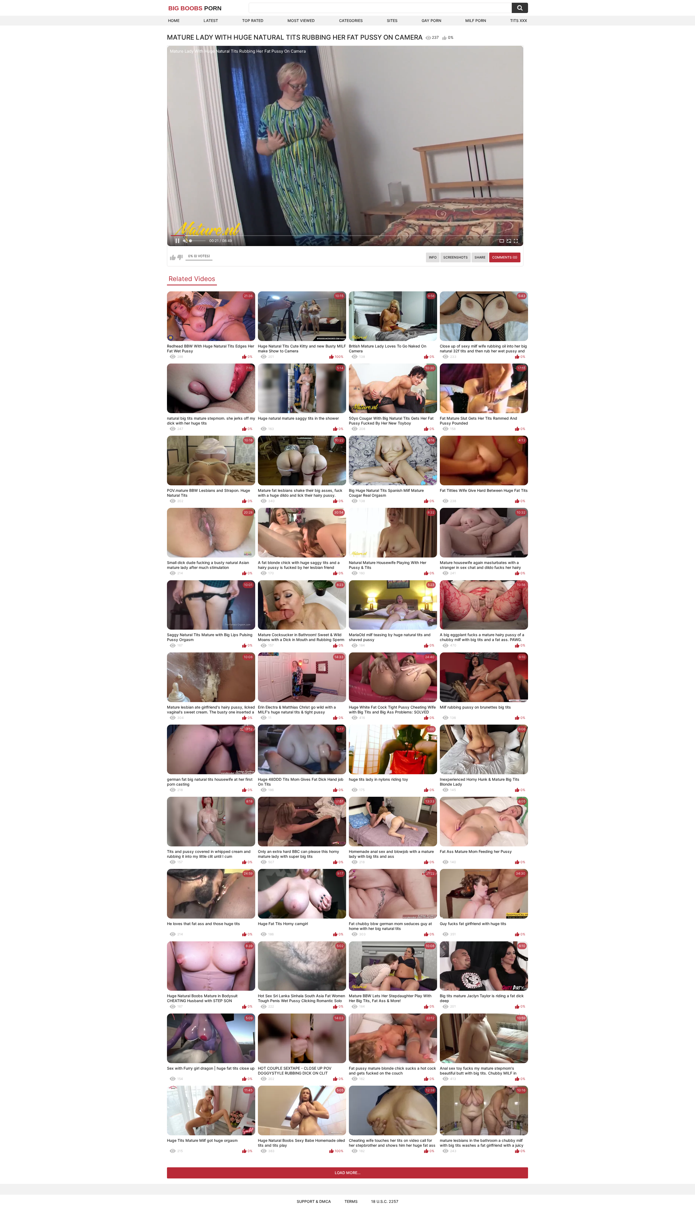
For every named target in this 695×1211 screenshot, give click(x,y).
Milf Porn (475, 20)
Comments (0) (504, 257)
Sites (392, 20)
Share (480, 257)
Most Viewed (301, 20)
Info (433, 257)
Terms (351, 1201)
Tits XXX (518, 20)
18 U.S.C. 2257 (384, 1201)
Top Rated (252, 20)
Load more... (348, 1172)
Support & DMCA (314, 1201)
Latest (211, 20)
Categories (351, 20)
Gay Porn (431, 20)
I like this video (173, 257)
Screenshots (455, 257)
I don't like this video (180, 257)
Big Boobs (195, 8)
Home (173, 20)
